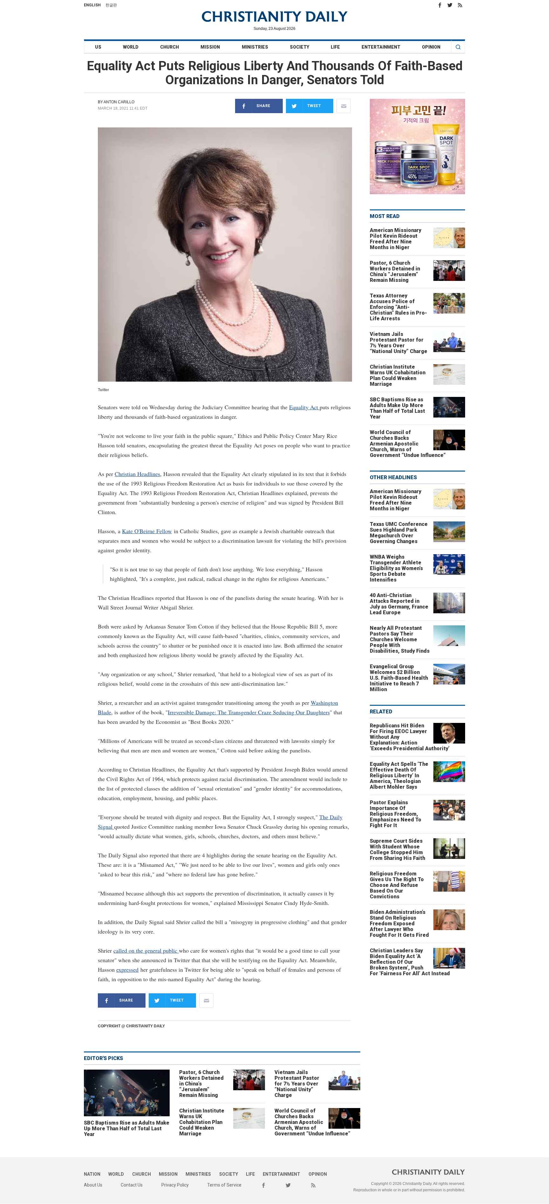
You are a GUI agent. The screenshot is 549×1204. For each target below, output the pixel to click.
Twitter (450, 5)
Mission (210, 47)
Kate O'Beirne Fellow (147, 531)
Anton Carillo (119, 102)
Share (263, 106)
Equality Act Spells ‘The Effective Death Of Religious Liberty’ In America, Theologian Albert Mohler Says (399, 775)
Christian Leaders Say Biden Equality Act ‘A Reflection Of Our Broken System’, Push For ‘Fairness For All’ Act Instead (410, 962)
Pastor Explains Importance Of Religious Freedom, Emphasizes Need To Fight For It (395, 813)
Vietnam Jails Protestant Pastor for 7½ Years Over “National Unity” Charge (296, 1083)
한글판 (111, 5)
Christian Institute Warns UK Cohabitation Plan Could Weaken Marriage (201, 1122)
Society (299, 47)
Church (169, 47)
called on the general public (146, 950)
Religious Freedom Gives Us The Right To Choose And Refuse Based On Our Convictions (397, 885)
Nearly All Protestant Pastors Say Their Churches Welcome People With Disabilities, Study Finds (400, 639)
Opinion (431, 47)
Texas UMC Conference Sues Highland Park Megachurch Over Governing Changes (399, 532)
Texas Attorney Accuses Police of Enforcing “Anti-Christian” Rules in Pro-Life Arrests (398, 307)
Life (335, 47)
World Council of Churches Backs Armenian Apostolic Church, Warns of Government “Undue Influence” (312, 1122)
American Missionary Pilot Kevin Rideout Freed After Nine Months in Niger (395, 238)
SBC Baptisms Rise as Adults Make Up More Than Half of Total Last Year (126, 1128)
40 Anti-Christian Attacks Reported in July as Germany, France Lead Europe (399, 604)
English (92, 5)
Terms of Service (224, 1184)
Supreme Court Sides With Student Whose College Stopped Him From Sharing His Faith (397, 849)
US (98, 47)
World (131, 47)
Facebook (440, 5)
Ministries (255, 47)
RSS (460, 5)
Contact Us (132, 1184)
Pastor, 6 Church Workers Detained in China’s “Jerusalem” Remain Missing (201, 1083)
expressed (127, 969)
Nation (92, 1174)
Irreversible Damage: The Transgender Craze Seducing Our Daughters (249, 712)
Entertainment (381, 47)
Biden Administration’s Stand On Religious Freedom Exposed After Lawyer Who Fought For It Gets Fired (399, 923)
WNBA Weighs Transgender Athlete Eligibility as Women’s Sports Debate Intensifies (396, 568)
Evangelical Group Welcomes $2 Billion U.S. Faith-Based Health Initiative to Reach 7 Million (399, 677)
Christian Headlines (137, 474)
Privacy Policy (175, 1184)
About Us (93, 1184)
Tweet (314, 106)
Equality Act (304, 407)
